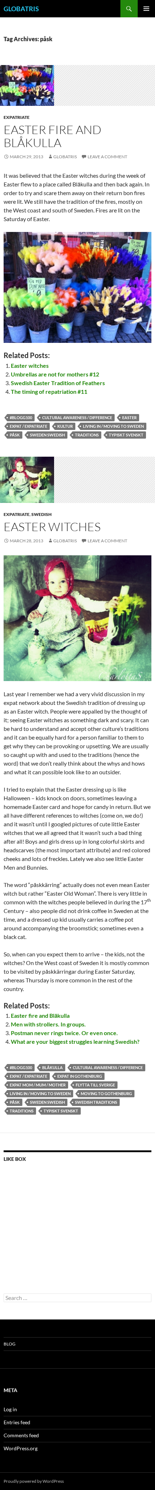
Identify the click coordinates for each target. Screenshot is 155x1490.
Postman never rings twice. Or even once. (64, 1032)
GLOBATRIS (21, 9)
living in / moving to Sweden (113, 426)
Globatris (65, 156)
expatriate (17, 117)
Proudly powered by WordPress (34, 1481)
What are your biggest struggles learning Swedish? (75, 1041)
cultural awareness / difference (77, 417)
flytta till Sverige (95, 1084)
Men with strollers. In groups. (48, 1024)
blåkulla (52, 1067)
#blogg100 (21, 417)
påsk (15, 434)
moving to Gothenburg (106, 1093)
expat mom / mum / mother (38, 1084)
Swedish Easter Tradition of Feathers (58, 382)
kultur (65, 426)
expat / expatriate (28, 426)
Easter (129, 417)
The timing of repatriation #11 (49, 391)
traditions (87, 434)
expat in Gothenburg (79, 1076)
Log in (10, 1409)
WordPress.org (20, 1448)
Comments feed (21, 1435)
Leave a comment (107, 156)
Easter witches (30, 365)
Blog (9, 1344)
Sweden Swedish (47, 434)
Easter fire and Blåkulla (52, 136)
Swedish (41, 514)
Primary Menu (146, 8)
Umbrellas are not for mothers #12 (55, 374)
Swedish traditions (96, 1102)
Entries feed (17, 1422)
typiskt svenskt (126, 434)
